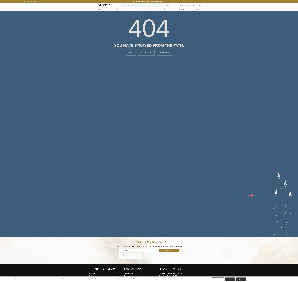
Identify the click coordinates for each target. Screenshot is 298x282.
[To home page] (103, 5)
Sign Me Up (169, 250)
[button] (26, 1)
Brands (133, 9)
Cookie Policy (136, 278)
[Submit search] (168, 5)
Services (165, 9)
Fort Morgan (128, 273)
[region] (149, 279)
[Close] (295, 279)
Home (130, 53)
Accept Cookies (241, 279)
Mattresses (116, 9)
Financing (149, 9)
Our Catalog (146, 53)
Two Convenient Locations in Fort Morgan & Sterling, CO (150, 1)
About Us (181, 9)
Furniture (98, 9)
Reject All (229, 279)
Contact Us (199, 9)
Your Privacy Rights (218, 279)
